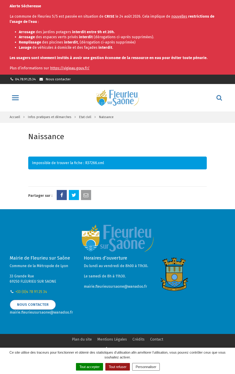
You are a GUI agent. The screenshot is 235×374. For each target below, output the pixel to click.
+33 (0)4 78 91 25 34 (31, 292)
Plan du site (82, 339)
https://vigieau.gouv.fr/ (70, 68)
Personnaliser (146, 367)
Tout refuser (117, 367)
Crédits (138, 339)
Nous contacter (57, 79)
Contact (156, 339)
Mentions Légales (112, 339)
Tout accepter (89, 367)
